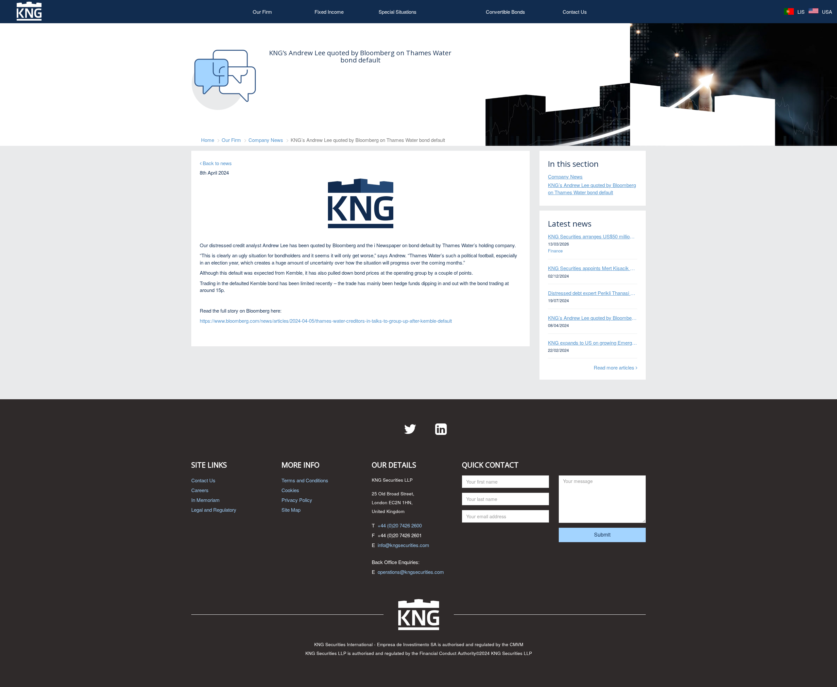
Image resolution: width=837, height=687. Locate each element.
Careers (200, 490)
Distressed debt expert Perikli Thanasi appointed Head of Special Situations (592, 292)
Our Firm (262, 11)
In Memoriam (205, 499)
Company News (265, 139)
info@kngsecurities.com (403, 544)
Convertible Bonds (505, 11)
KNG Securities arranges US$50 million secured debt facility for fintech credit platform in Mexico (592, 236)
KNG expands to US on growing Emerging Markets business (592, 342)
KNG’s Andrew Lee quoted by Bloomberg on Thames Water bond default (592, 188)
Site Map (291, 509)
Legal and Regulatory (213, 509)
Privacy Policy (297, 499)
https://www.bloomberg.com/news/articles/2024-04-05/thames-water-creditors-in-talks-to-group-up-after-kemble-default (326, 320)
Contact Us (575, 11)
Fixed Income (329, 11)
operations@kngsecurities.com (411, 571)
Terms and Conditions (305, 480)
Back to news (216, 163)
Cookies (290, 490)
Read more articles (615, 367)
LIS (800, 11)
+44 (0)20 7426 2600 (400, 525)
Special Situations (398, 11)
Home (207, 139)
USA (826, 11)
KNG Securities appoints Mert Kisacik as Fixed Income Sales (592, 268)
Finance (555, 251)
